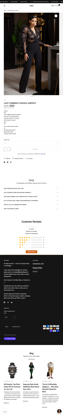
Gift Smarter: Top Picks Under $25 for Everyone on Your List (12, 386)
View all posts (31, 359)
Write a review (31, 252)
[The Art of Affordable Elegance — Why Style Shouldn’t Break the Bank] (50, 370)
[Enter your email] (14, 317)
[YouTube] (12, 302)
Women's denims (20, 1)
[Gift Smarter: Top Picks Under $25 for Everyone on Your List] (12, 370)
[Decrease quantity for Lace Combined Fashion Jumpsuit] (5, 149)
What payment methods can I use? (14, 188)
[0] (58, 5)
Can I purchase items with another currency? (17, 192)
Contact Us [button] (35, 271)
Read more (6, 403)
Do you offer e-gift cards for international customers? (21, 200)
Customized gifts (10, 1)
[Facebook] (5, 302)
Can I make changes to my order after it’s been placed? (20, 196)
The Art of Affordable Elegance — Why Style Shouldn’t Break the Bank (50, 388)
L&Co (31, 6)
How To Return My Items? (11, 209)
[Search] (56, 5)
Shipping (5, 107)
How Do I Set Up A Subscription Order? (15, 204)
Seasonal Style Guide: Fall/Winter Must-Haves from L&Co (31, 386)
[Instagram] (9, 302)
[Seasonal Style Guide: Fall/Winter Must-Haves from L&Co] (31, 370)
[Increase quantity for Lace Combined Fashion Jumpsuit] (9, 149)
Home (5, 10)
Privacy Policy (37, 267)
